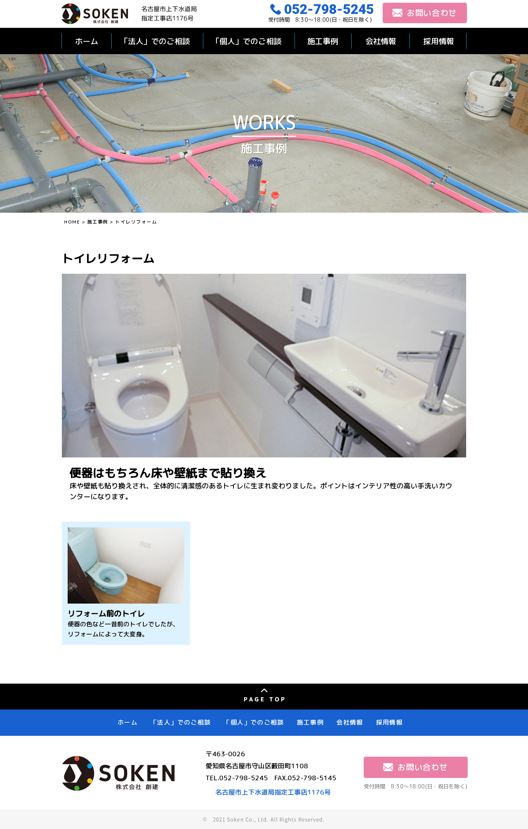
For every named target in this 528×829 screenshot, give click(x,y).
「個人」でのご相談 (246, 41)
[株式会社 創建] (129, 13)
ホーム (86, 41)
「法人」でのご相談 (155, 41)
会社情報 (380, 41)
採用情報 (438, 41)
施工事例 (322, 41)
